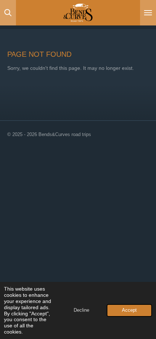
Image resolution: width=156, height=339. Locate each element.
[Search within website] (8, 12)
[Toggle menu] (148, 12)
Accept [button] (129, 310)
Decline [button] (81, 310)
